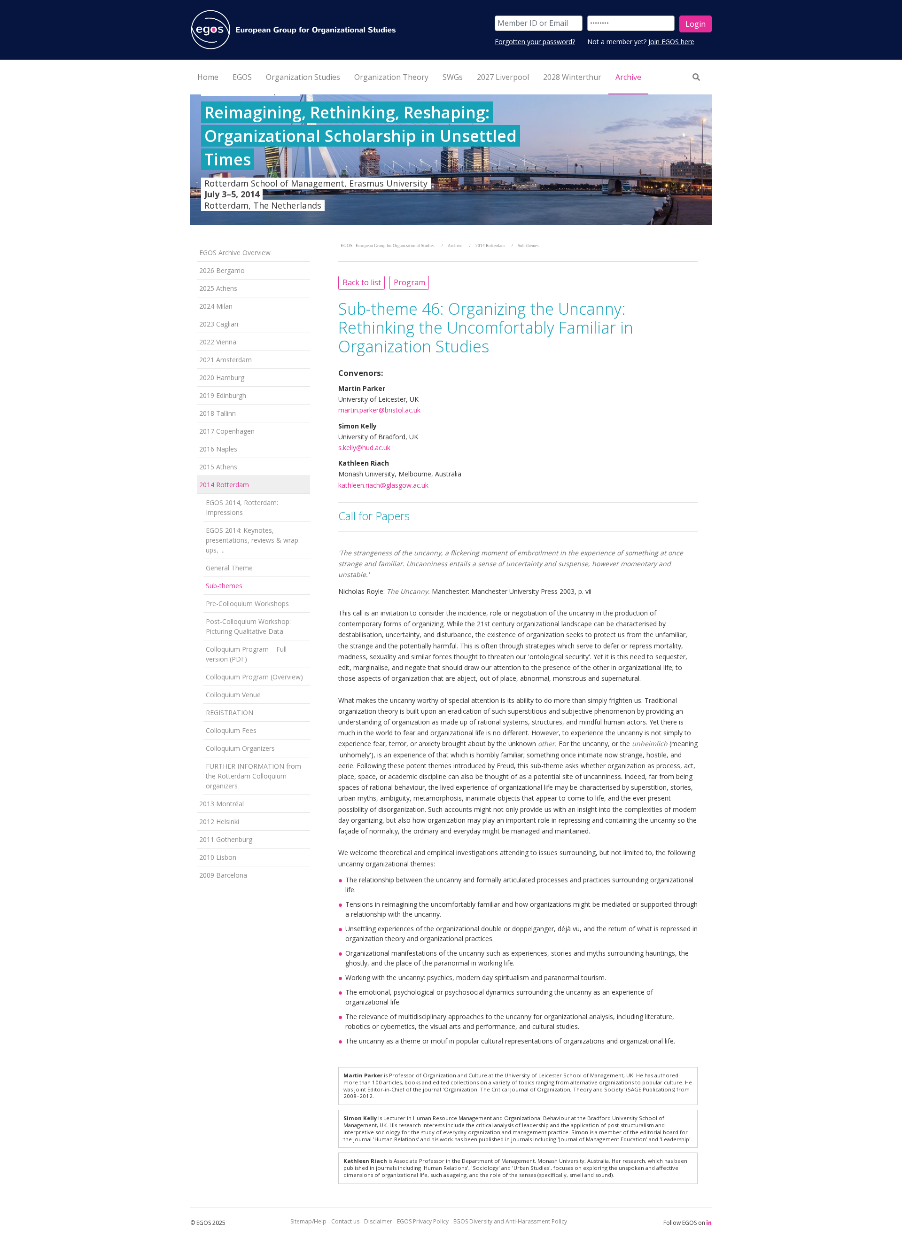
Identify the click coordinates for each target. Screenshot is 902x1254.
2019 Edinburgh (222, 395)
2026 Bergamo (222, 270)
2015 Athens (218, 466)
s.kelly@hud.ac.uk (364, 447)
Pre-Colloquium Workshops (247, 603)
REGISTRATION (229, 712)
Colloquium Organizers (240, 748)
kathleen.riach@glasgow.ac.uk (383, 485)
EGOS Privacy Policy (423, 1221)
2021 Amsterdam (225, 359)
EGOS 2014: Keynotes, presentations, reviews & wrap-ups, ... (253, 540)
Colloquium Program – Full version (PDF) (246, 654)
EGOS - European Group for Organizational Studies (388, 245)
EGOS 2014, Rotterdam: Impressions (242, 507)
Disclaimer (378, 1221)
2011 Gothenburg (225, 839)
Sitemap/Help (308, 1221)
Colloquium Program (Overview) (254, 676)
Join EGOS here (671, 41)
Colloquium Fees (231, 730)
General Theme (229, 567)
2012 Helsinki (219, 821)
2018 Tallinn (217, 413)
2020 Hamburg (221, 377)
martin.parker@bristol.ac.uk (379, 409)
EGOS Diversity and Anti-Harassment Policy (510, 1221)
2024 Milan (216, 306)
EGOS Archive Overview (235, 252)
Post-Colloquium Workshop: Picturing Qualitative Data (248, 626)
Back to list (361, 282)
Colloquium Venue (233, 694)
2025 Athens (218, 288)
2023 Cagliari (218, 323)
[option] (451, 159)
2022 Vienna (217, 341)
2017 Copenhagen (227, 431)
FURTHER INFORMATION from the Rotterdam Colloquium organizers (253, 776)
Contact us (345, 1221)
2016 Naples (218, 448)
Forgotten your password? (535, 41)
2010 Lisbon (217, 857)
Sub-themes (224, 585)
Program (409, 282)
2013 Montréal (221, 803)
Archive (455, 245)
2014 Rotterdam (224, 484)
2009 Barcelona (223, 875)
